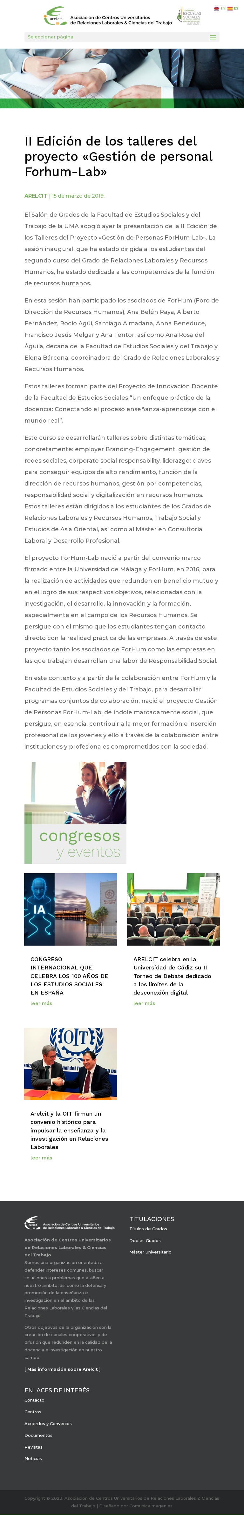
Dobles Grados (145, 1240)
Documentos (38, 1435)
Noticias (33, 1458)
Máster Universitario (150, 1251)
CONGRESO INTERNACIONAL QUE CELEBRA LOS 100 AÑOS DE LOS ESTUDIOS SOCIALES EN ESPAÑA (69, 976)
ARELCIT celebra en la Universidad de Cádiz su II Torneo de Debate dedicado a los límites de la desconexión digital (172, 976)
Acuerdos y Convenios (48, 1423)
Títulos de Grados (148, 1228)
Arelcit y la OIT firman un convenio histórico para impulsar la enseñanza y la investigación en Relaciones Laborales (69, 1130)
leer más (41, 1003)
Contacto (34, 1400)
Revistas (33, 1447)
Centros (32, 1411)
